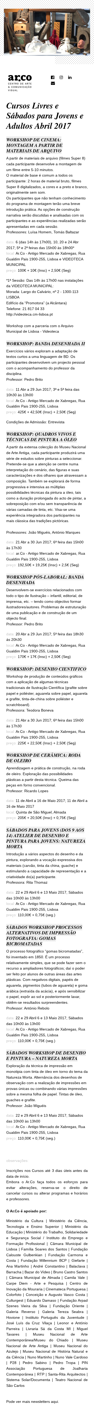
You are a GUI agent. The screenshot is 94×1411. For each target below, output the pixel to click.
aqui (54, 1401)
